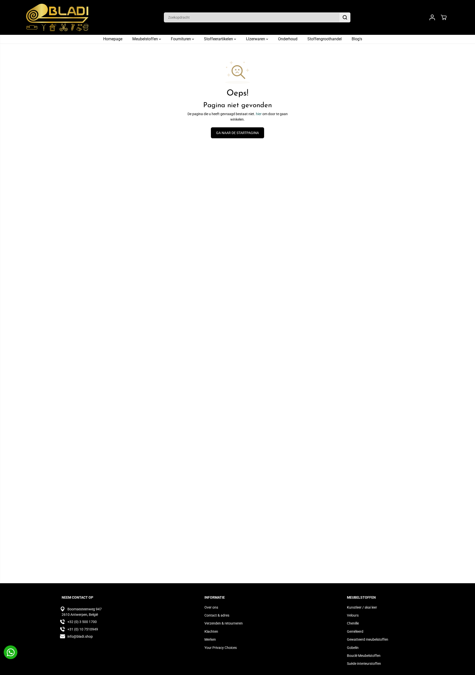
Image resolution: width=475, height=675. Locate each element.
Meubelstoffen (145, 39)
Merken (210, 639)
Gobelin (353, 648)
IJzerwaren (256, 39)
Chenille (353, 623)
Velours (353, 615)
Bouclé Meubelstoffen (363, 656)
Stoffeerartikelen (219, 39)
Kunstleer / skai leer (362, 607)
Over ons (211, 607)
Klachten (211, 631)
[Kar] (443, 17)
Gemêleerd (355, 631)
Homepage (112, 39)
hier (259, 114)
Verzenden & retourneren (223, 623)
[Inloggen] (432, 17)
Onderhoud (287, 39)
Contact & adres (216, 615)
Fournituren (181, 39)
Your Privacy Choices (220, 648)
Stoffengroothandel (324, 39)
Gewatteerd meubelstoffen (367, 639)
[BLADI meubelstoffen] (57, 17)
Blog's (357, 39)
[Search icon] (344, 17)
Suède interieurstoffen (364, 664)
